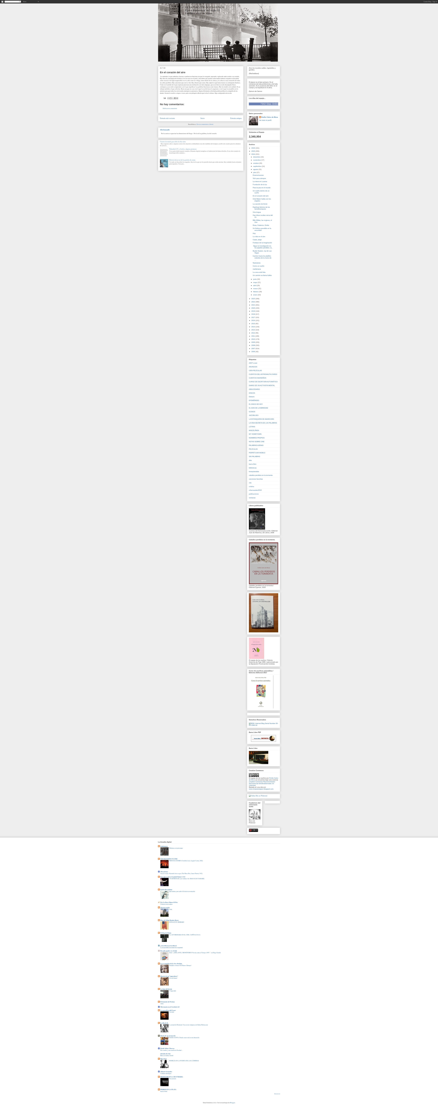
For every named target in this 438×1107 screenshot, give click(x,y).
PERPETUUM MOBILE (257, 453)
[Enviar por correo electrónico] (168, 98)
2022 (253, 302)
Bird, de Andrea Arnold (166, 1055)
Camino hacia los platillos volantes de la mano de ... (262, 258)
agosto (256, 169)
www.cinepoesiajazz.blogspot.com (261, 789)
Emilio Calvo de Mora (269, 117)
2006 (253, 352)
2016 (253, 320)
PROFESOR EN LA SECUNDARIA (171, 1077)
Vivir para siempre (259, 178)
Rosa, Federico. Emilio (261, 225)
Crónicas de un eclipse (166, 904)
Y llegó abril (172, 991)
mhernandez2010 (255, 490)
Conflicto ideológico (165, 1073)
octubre (256, 163)
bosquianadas (254, 471)
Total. (170, 909)
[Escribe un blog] (170, 98)
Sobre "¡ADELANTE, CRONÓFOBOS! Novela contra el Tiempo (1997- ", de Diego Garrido (195, 953)
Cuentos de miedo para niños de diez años (173, 142)
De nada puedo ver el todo (168, 951)
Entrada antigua (236, 118)
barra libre (252, 464)
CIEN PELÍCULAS (255, 370)
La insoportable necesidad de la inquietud (171, 947)
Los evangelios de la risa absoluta (171, 963)
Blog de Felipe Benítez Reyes (169, 920)
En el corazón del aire (261, 196)
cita (250, 483)
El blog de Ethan (165, 933)
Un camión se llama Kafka (262, 275)
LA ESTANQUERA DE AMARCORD (261, 419)
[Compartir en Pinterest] (177, 98)
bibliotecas (253, 468)
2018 (253, 314)
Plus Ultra (163, 1059)
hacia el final (163, 1091)
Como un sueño (258, 266)
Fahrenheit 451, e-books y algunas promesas (183, 149)
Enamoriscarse (258, 175)
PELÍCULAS (253, 449)
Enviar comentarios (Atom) (205, 124)
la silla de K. (164, 1023)
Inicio (203, 118)
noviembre (257, 160)
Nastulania (256, 263)
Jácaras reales (165, 907)
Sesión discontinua (166, 889)
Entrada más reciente (167, 118)
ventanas (252, 498)
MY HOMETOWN (255, 434)
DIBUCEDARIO (254, 389)
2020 (253, 308)
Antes (162, 1003)
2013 (253, 330)
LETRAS (252, 427)
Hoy (254, 233)
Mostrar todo (277, 1094)
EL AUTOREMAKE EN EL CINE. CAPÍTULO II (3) (184, 935)
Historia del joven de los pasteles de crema (182, 160)
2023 (253, 299)
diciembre (257, 157)
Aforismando (165, 129)
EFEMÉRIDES (254, 400)
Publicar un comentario (170, 108)
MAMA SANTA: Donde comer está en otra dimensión (184, 1037)
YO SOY (171, 1012)
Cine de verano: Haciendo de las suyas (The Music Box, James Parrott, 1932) (181, 873)
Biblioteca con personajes (176, 848)
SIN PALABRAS (254, 456)
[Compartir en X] (173, 98)
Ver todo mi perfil (265, 120)
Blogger (232, 1103)
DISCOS (252, 393)
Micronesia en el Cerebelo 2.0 (169, 1007)
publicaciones (254, 494)
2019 (253, 311)
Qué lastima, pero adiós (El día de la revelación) (182, 891)
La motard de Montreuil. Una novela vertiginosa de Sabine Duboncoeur (188, 1025)
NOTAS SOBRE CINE (256, 441)
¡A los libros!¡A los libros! (168, 945)
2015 (253, 323)
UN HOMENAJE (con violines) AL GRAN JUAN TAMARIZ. (187, 878)
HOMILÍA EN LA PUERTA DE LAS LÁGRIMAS (184, 1060)
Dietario (251, 397)
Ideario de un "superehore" (169, 976)
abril (255, 285)
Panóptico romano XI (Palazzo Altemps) (180, 965)
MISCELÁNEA (254, 430)
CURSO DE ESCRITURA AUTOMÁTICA (263, 382)
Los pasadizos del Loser (168, 1010)
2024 (253, 154)
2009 (253, 342)
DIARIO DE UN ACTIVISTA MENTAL (262, 385)
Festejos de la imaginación (262, 243)
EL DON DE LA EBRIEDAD (258, 408)
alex (250, 460)
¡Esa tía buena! (173, 978)
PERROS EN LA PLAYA (168, 1089)
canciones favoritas (256, 479)
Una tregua (257, 212)
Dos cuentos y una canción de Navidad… (171, 1050)
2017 (253, 317)
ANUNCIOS (253, 367)
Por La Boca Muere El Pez (169, 902)
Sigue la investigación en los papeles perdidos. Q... (263, 247)
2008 (253, 345)
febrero (256, 292)
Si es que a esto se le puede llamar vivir (172, 877)
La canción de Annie (260, 204)
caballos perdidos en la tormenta (260, 475)
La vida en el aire (259, 236)
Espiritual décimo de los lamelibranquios (261, 208)
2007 (253, 348)
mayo (255, 282)
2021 (253, 305)
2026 (253, 148)
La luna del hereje (166, 989)
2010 (253, 339)
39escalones (164, 871)
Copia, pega (257, 240)
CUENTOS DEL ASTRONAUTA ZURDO (263, 374)
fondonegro (164, 846)
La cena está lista (259, 272)
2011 (253, 336)
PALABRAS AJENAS (256, 445)
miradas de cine (165, 1053)
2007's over (253, 363)
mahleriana (257, 269)
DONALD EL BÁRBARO (176, 922)
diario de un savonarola (168, 1036)
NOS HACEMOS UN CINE (168, 859)
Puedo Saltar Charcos (167, 1048)
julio (255, 172)
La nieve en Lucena (260, 181)
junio (255, 279)
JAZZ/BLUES (253, 415)
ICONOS (252, 412)
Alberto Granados (166, 1071)
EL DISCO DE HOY (256, 404)
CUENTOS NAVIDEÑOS (257, 378)
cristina (251, 486)
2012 (253, 333)
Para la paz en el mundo (261, 188)
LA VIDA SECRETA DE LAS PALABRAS (263, 423)
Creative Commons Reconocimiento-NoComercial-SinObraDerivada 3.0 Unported (262, 783)
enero (255, 295)
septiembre (257, 166)
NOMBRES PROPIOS (257, 438)
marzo (255, 288)
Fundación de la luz (260, 184)
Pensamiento (172, 1079)
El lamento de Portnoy (167, 1002)
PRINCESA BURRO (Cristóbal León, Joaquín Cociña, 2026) (186, 861)
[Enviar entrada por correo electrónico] (164, 98)
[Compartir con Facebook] (175, 98)
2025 (253, 151)
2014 (253, 327)
